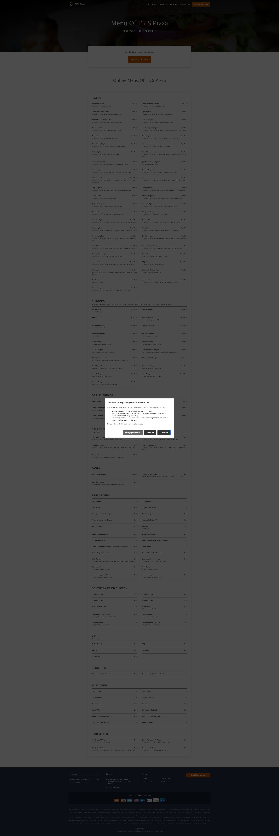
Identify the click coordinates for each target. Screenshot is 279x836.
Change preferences (132, 433)
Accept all (164, 433)
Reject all (150, 433)
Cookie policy (123, 424)
